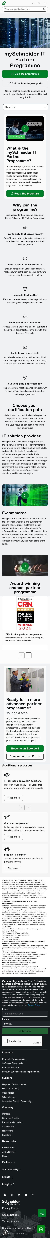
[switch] (5, 1232)
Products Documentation (14, 1059)
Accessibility (8, 1126)
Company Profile (10, 1118)
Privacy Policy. (34, 1005)
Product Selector (10, 1067)
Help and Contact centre (14, 1084)
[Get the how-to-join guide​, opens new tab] (25, 83)
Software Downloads (12, 1063)
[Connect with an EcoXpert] (25, 756)
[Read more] (13, 798)
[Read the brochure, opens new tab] (25, 193)
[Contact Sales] (41, 1229)
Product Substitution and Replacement (20, 1071)
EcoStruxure (8, 1147)
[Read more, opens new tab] (13, 837)
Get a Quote (8, 1093)
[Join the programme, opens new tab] (25, 74)
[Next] (28, 655)
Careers (6, 1114)
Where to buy (8, 1097)
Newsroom (7, 1131)
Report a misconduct (12, 1122)
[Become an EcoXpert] (25, 748)
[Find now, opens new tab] (12, 868)
